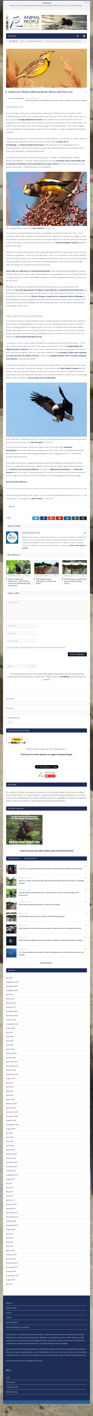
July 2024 (9, 978)
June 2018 (9, 1137)
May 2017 (9, 1192)
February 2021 (11, 1003)
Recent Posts (14, 858)
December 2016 (12, 1213)
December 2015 (12, 1263)
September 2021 (12, 990)
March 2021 (10, 999)
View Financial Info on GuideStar (18, 1327)
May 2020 (9, 1041)
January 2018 (11, 1158)
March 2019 (10, 1099)
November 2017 (12, 1166)
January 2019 (11, 1108)
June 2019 (9, 1087)
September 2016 (12, 1225)
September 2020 (12, 1024)
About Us (9, 1303)
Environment (45, 100)
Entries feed (10, 1382)
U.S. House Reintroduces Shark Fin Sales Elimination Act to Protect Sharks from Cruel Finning (51, 953)
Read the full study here (16, 482)
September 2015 (12, 1275)
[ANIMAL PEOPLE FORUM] (46, 22)
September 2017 (12, 1175)
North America (59, 100)
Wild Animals (82, 100)
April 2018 (9, 1145)
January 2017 (11, 1208)
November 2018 (12, 1116)
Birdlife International (16, 98)
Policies (9, 1313)
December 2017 (12, 1162)
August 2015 (10, 1280)
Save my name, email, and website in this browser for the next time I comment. (36, 647)
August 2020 (10, 1028)
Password (10, 708)
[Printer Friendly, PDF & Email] (12, 506)
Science (68, 100)
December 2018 (12, 1112)
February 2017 (11, 1204)
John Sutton (37, 498)
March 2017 (10, 1200)
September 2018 (12, 1125)
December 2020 (12, 1011)
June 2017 (9, 1187)
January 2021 (11, 1007)
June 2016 (9, 1238)
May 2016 (9, 1242)
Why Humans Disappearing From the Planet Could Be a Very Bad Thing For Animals (50, 940)
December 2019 (12, 1062)
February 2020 (11, 1053)
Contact (9, 1317)
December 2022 (12, 986)
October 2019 (11, 1070)
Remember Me (13, 718)
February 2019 (11, 1103)
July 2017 (9, 1183)
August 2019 (10, 1078)
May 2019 (9, 1091)
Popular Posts (30, 858)
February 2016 (11, 1254)
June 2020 (9, 1036)
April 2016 (9, 1246)
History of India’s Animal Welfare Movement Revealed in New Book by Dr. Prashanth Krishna (46, 5)
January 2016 (11, 1259)
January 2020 (11, 1057)
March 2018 (10, 1150)
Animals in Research (32, 100)
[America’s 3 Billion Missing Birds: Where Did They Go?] (46, 68)
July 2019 (9, 1083)
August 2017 (10, 1179)
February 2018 (11, 1154)
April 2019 (9, 1095)
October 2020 (11, 1020)
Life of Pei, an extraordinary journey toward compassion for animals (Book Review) (51, 868)
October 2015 (11, 1271)
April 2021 (9, 994)
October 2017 (11, 1171)
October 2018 (11, 1120)
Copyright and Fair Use (33, 1360)
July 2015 (9, 1284)
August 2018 (10, 1129)
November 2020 (12, 1015)
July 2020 (9, 1032)
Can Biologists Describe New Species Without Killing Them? (75, 581)
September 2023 (12, 982)
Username (10, 699)
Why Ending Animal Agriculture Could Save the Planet (46, 581)
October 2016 (11, 1221)
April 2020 (9, 1045)
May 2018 (9, 1141)
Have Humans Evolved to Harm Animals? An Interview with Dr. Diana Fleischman (50, 928)
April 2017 (9, 1196)
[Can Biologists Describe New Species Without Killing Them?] (74, 568)
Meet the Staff (11, 1308)
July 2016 (9, 1234)
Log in (8, 1377)
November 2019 (12, 1066)
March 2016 (10, 1250)
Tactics (74, 100)
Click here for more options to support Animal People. (47, 754)
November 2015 (12, 1267)
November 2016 (12, 1217)
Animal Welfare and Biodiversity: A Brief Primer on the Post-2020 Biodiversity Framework (19, 582)
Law (52, 100)
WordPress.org (11, 1392)
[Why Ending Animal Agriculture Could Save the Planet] (46, 568)
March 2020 (10, 1049)
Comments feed (12, 1387)
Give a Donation (12, 1322)
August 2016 (10, 1229)
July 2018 (9, 1133)
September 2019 (12, 1074)
